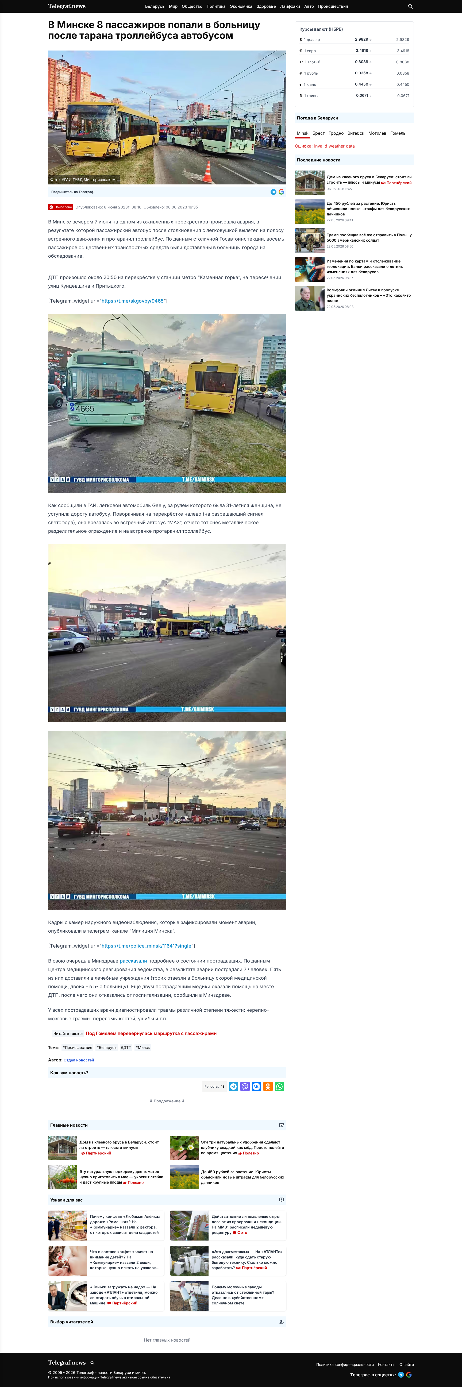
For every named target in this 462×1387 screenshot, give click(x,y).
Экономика (241, 6)
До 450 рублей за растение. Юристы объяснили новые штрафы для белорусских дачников (242, 1177)
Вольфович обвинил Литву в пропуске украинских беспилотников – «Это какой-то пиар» (369, 295)
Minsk (303, 133)
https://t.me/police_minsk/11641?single (146, 946)
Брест (319, 133)
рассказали (134, 961)
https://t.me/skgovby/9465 (133, 301)
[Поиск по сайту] (410, 6)
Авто (309, 6)
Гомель (398, 133)
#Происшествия (77, 1047)
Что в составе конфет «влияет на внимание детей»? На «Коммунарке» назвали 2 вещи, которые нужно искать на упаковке (124, 1262)
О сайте (406, 1364)
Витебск (356, 133)
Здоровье (266, 6)
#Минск (143, 1047)
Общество (192, 6)
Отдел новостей (79, 1060)
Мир (173, 6)
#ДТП (126, 1047)
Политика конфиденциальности (345, 1364)
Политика (216, 6)
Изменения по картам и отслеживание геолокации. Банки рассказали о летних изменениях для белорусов (365, 266)
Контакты (386, 1364)
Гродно (336, 133)
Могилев (377, 133)
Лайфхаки (290, 6)
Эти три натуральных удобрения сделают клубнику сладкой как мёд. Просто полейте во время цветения (242, 1147)
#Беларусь (107, 1047)
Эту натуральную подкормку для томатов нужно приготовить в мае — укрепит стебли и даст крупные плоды (121, 1176)
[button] (275, 192)
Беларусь (155, 6)
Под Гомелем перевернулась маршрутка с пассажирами (151, 1033)
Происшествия (333, 6)
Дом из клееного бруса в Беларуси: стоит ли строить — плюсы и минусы (119, 1147)
